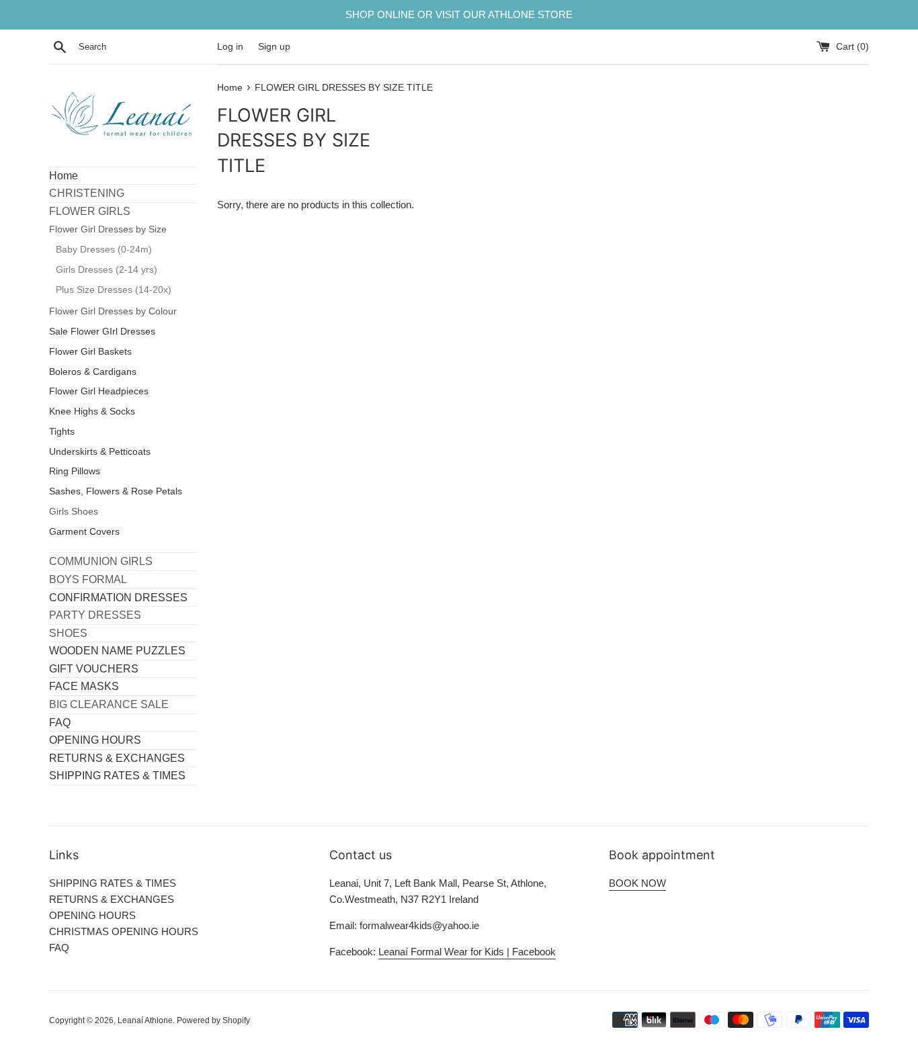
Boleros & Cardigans (92, 372)
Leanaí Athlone (145, 1020)
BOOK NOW (637, 883)
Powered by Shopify (213, 1020)
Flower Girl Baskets (90, 352)
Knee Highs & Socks (92, 411)
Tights (62, 432)
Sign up (274, 47)
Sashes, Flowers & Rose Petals (115, 491)
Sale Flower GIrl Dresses (102, 331)
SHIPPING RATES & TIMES (117, 775)
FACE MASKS (84, 686)
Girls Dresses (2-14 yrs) (106, 270)
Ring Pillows (74, 471)
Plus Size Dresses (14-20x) (113, 290)
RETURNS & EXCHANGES (117, 758)
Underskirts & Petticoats (100, 452)
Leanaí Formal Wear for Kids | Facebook (467, 951)
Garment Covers (84, 532)
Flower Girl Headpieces (99, 391)
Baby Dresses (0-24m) (104, 250)
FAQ (60, 722)
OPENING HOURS (95, 740)
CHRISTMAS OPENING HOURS (123, 931)
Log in (230, 47)
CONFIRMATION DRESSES (118, 597)
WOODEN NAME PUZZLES (117, 650)
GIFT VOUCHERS (93, 668)
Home (63, 175)
